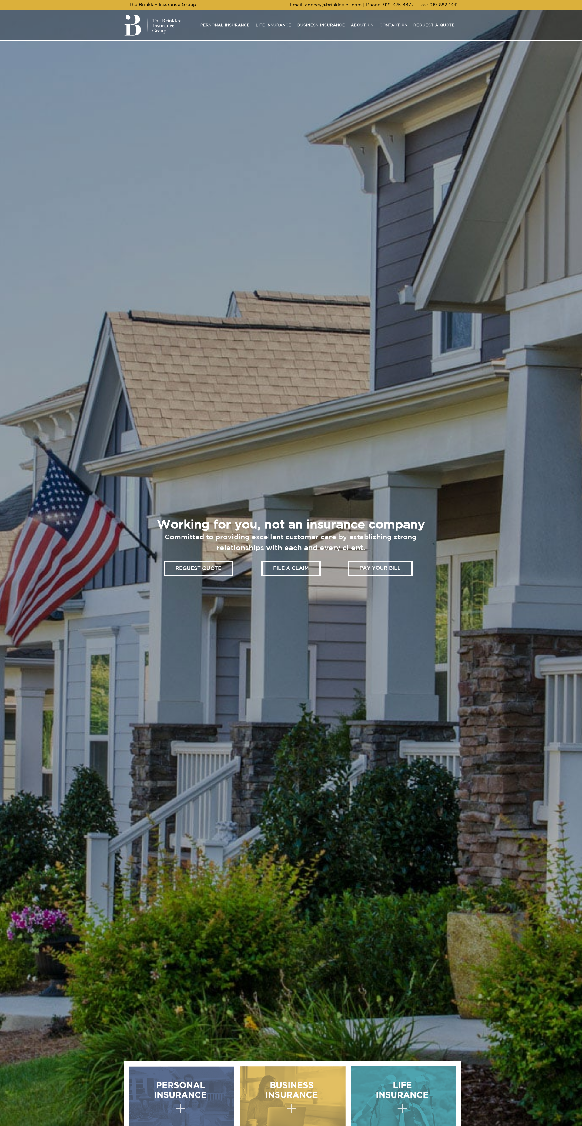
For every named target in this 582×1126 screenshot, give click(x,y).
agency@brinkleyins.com (333, 5)
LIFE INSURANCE (402, 1090)
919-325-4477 (398, 5)
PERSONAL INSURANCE (180, 1090)
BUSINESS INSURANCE (291, 1090)
